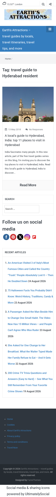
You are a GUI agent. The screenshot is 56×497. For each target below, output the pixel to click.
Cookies (11, 425)
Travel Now (12, 447)
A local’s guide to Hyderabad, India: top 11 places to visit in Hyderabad (25, 140)
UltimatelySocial (37, 494)
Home (8, 59)
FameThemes (34, 480)
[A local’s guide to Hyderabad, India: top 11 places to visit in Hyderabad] (28, 104)
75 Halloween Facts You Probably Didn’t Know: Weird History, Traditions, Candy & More (30, 296)
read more (28, 185)
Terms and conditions (17, 442)
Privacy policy (13, 436)
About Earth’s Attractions (19, 430)
